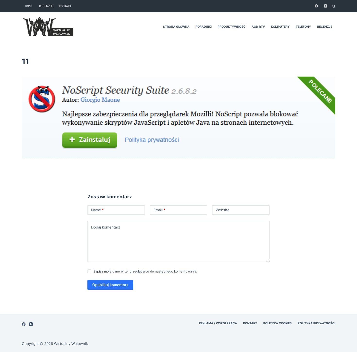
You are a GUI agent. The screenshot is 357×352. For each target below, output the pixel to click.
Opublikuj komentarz (110, 284)
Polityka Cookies (277, 323)
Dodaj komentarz (105, 227)
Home (29, 6)
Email (159, 210)
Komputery (280, 26)
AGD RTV (258, 26)
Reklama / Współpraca (218, 323)
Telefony (303, 26)
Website (223, 210)
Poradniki (204, 26)
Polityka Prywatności (316, 323)
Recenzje (46, 6)
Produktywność (232, 26)
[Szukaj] (333, 6)
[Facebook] (316, 6)
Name (97, 210)
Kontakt (65, 6)
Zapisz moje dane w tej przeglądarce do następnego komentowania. (145, 271)
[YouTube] (325, 6)
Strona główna (176, 26)
